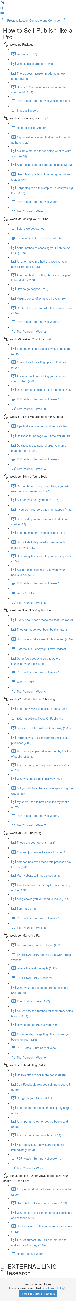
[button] (2, 4)
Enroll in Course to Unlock (38, 1294)
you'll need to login (54, 1288)
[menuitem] (2, 9)
